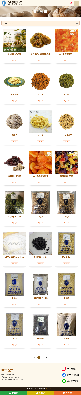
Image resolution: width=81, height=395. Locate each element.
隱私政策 (42, 389)
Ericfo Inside (50, 389)
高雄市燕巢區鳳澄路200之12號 (12, 379)
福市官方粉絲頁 (73, 375)
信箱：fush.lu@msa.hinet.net (10, 377)
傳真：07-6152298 (7, 374)
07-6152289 (71, 369)
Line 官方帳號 (72, 381)
